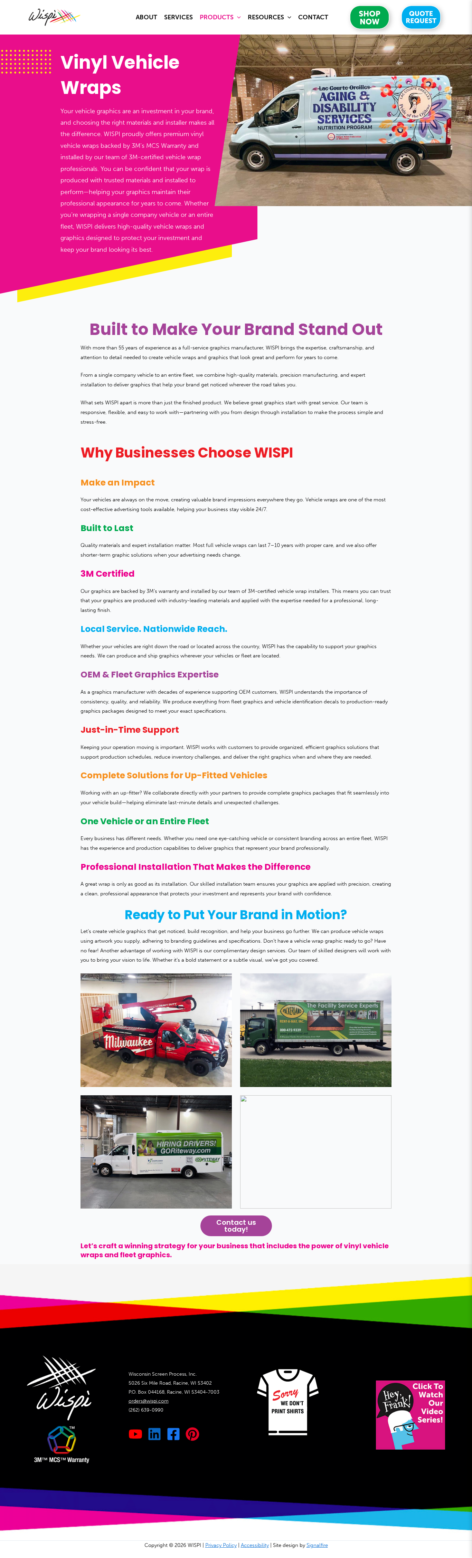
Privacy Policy (221, 1545)
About (146, 17)
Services (178, 17)
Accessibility (255, 1545)
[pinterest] (192, 1434)
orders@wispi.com (149, 1401)
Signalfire (317, 1545)
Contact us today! (236, 1226)
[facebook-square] (173, 1434)
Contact (313, 17)
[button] (237, 17)
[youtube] (135, 1434)
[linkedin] (154, 1434)
